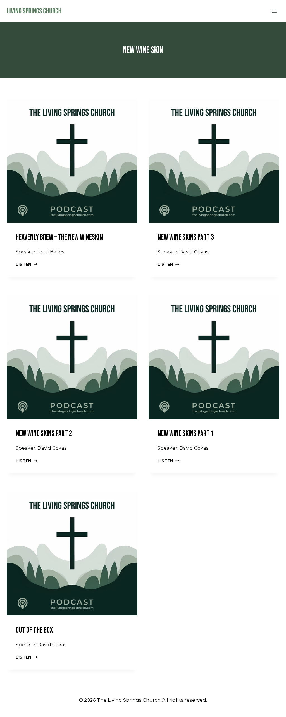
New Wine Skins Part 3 (186, 237)
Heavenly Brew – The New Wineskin (59, 237)
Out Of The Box (34, 630)
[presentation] (72, 157)
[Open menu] (274, 11)
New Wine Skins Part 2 (44, 433)
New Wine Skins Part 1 (186, 433)
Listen (26, 264)
